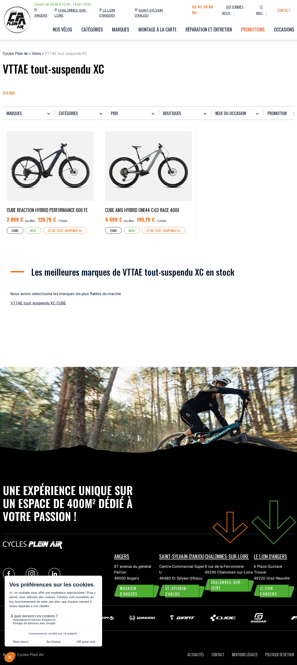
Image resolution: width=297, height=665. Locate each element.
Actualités (195, 654)
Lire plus (9, 92)
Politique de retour (279, 654)
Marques (120, 29)
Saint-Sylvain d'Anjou (149, 13)
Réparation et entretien (209, 29)
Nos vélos (62, 29)
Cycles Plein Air (15, 53)
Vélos (36, 53)
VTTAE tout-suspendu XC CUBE (38, 303)
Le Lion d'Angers (107, 13)
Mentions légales (245, 654)
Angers (40, 15)
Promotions (253, 29)
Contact (284, 10)
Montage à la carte (158, 29)
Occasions (284, 29)
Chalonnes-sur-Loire (71, 13)
